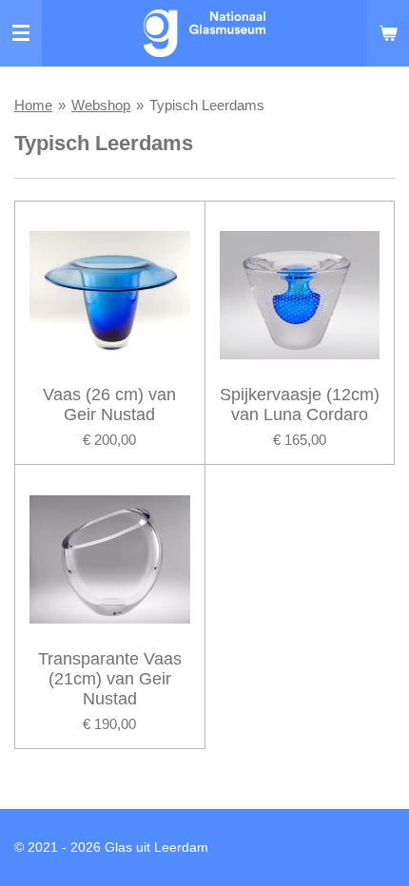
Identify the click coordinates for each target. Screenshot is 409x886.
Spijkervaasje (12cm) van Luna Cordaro (300, 404)
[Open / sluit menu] (21, 33)
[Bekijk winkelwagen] (388, 33)
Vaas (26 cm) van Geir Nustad (109, 404)
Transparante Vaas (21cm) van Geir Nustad (110, 678)
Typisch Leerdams (206, 105)
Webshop (100, 105)
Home (33, 105)
